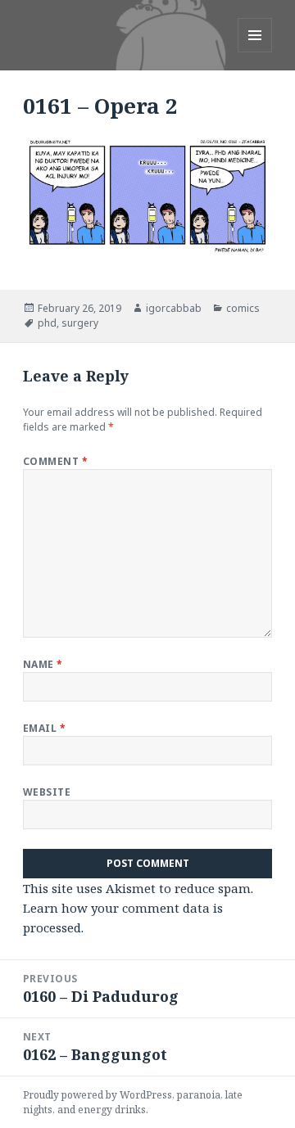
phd (47, 323)
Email (44, 728)
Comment (55, 461)
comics (243, 308)
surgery (79, 323)
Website (46, 792)
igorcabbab (174, 308)
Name (43, 664)
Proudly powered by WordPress (97, 1095)
